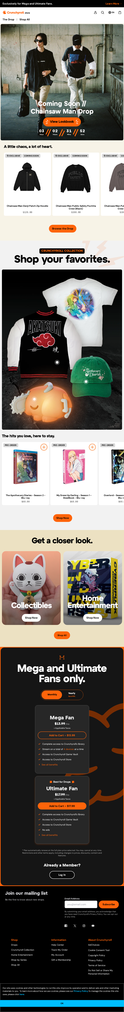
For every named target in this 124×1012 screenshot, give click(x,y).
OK (62, 1003)
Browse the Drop (62, 228)
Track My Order (59, 949)
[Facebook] (66, 926)
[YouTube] (93, 926)
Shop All (25, 19)
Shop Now (62, 518)
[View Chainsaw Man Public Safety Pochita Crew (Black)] (76, 177)
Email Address (72, 898)
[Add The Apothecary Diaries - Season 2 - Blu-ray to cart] (44, 447)
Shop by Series (19, 959)
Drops (14, 944)
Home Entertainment (22, 954)
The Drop (8, 19)
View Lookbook (62, 121)
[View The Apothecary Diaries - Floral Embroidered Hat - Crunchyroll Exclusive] (86, 381)
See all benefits (50, 764)
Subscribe (109, 904)
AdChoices (93, 944)
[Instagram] (84, 926)
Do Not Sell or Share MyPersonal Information (100, 972)
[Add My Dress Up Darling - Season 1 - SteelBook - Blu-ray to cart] (92, 447)
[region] (64, 184)
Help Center (57, 944)
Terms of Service (96, 965)
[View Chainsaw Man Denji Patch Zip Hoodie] (27, 177)
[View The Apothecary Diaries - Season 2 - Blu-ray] (25, 466)
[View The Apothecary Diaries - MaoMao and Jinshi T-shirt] (86, 317)
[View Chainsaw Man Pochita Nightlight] (34, 399)
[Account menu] (95, 12)
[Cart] (119, 12)
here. (22, 994)
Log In (62, 875)
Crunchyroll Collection (22, 949)
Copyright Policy (96, 955)
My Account (57, 954)
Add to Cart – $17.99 (62, 806)
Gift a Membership (61, 959)
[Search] (102, 12)
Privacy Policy (95, 960)
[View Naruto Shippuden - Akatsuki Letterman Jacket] (57, 362)
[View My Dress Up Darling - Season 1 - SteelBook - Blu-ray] (74, 466)
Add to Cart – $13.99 (62, 735)
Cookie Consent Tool (98, 950)
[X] (75, 926)
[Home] (16, 12)
